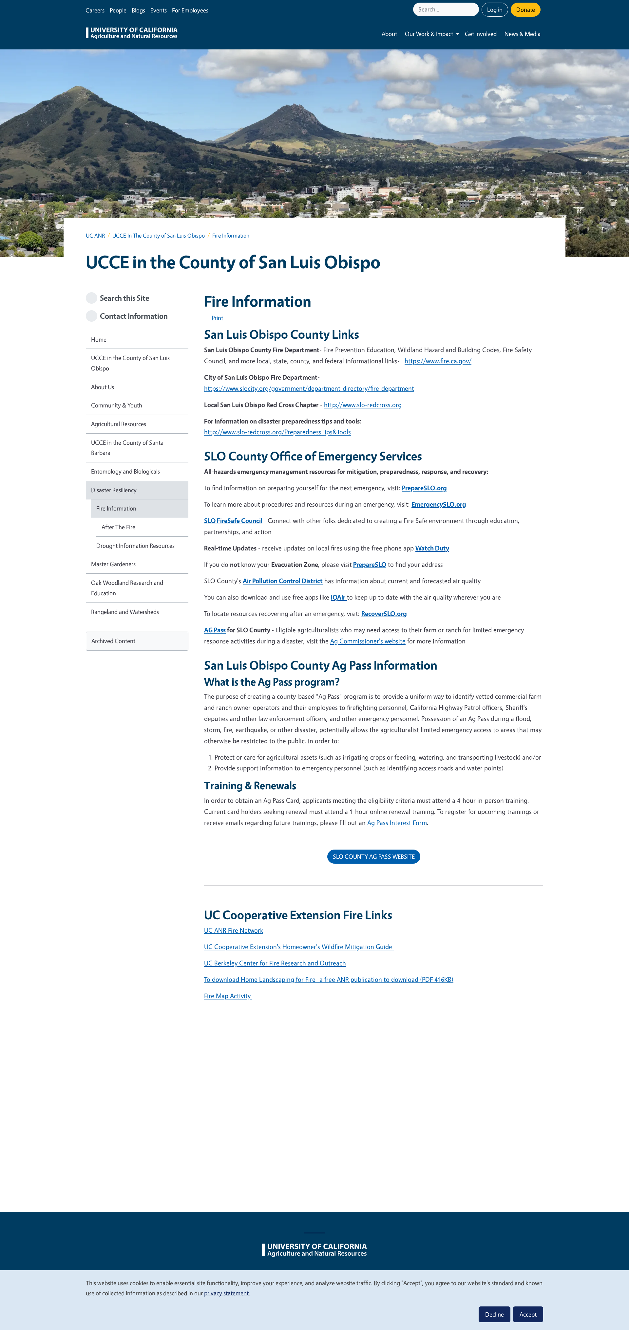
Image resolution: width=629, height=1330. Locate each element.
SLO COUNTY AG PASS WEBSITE (374, 856)
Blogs (138, 10)
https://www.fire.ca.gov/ (438, 361)
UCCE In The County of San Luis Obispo (158, 235)
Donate (525, 9)
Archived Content (113, 641)
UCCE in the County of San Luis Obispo (130, 363)
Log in (495, 9)
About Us (102, 387)
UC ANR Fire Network (233, 930)
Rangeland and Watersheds (125, 612)
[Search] (474, 9)
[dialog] (314, 1299)
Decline (494, 1314)
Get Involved (481, 34)
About (389, 34)
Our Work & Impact (429, 34)
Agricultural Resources (118, 424)
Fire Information (116, 508)
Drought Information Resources (135, 545)
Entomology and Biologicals (125, 471)
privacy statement (226, 1293)
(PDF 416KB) (328, 979)
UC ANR (95, 235)
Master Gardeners (113, 564)
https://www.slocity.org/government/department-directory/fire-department (309, 388)
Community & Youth (116, 405)
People (118, 10)
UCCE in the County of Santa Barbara (127, 448)
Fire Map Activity (227, 996)
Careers (95, 10)
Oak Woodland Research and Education (127, 588)
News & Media (523, 34)
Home (98, 339)
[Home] (132, 34)
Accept (528, 1314)
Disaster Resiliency (114, 490)
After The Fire (118, 527)
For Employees (190, 10)
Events (158, 10)
